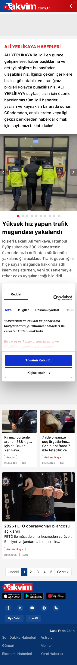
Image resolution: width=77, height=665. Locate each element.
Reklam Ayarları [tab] (47, 310)
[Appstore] (12, 596)
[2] (23, 216)
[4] (32, 216)
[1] (18, 216)
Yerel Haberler (52, 654)
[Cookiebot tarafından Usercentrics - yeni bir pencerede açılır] (54, 298)
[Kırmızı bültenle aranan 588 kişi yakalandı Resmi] (19, 421)
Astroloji (47, 637)
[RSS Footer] (56, 608)
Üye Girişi (14, 618)
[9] (54, 216)
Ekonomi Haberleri (17, 654)
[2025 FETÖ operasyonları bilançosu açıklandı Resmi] (38, 496)
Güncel (8, 645)
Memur (46, 645)
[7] (45, 216)
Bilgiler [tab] (23, 310)
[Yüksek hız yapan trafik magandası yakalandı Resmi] (38, 172)
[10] (59, 216)
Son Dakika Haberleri (19, 637)
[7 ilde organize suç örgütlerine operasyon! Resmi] (57, 421)
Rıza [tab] (8, 310)
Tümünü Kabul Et (38, 360)
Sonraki (63, 572)
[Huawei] (56, 596)
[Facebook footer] (8, 608)
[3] (27, 216)
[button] (3, 172)
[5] (36, 216)
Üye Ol (34, 618)
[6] (41, 216)
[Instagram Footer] (44, 608)
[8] (50, 216)
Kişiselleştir (36, 372)
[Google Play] (34, 596)
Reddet (16, 294)
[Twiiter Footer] (20, 608)
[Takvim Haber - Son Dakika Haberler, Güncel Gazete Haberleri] (17, 587)
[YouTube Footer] (32, 608)
